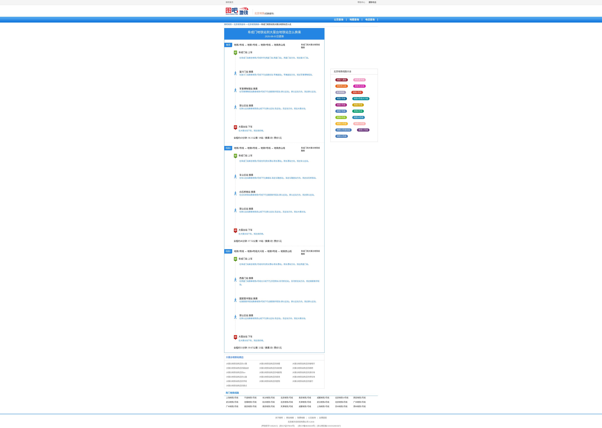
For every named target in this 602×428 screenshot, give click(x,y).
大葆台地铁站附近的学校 (236, 381)
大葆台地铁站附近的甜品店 (237, 368)
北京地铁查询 (239, 24)
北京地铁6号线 (341, 402)
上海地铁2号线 (232, 398)
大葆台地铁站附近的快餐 (269, 364)
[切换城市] (269, 13)
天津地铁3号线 (305, 402)
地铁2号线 (239, 45)
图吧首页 (229, 2)
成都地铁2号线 (323, 398)
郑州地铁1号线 (359, 406)
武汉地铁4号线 (323, 402)
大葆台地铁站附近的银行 (302, 381)
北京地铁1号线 (287, 398)
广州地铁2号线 (232, 406)
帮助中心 (361, 2)
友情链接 (323, 418)
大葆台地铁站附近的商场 (269, 377)
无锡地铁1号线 (250, 402)
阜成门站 (243, 52)
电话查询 (370, 19)
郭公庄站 (243, 105)
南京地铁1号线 (250, 406)
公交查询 (338, 19)
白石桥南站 (244, 192)
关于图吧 (279, 418)
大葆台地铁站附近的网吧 (302, 368)
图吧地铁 (228, 24)
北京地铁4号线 (287, 402)
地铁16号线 (341, 136)
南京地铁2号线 (305, 398)
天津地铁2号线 (287, 406)
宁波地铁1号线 (250, 398)
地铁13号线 (341, 124)
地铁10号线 (358, 117)
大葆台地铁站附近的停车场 (303, 377)
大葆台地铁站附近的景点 (236, 386)
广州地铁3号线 (359, 402)
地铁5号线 (341, 105)
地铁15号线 (363, 130)
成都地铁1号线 (305, 406)
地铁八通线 (341, 80)
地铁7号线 (341, 111)
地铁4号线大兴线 (255, 251)
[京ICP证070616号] (287, 426)
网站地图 (290, 418)
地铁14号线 (359, 124)
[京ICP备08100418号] (306, 426)
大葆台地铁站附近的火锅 (236, 364)
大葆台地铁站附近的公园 (236, 377)
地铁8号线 (358, 111)
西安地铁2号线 (359, 398)
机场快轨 (340, 92)
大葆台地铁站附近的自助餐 (270, 368)
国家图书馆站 (246, 298)
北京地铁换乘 (253, 24)
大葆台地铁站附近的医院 (269, 381)
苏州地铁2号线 (341, 406)
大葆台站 (243, 127)
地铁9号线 (266, 45)
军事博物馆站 (246, 89)
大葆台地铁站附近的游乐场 (303, 372)
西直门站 (243, 278)
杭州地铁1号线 (268, 402)
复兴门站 (243, 72)
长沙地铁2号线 (268, 398)
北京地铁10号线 (341, 398)
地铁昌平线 (359, 80)
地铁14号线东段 (343, 130)
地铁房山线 (279, 45)
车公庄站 (243, 175)
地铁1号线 (252, 45)
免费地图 (301, 418)
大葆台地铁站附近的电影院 (270, 372)
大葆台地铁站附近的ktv (236, 372)
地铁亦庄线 (359, 86)
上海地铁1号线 (323, 406)
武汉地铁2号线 (232, 402)
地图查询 (354, 19)
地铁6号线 (252, 148)
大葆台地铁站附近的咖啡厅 (303, 364)
